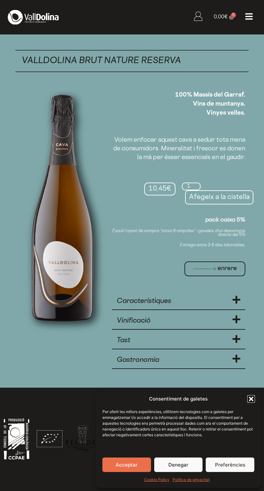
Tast (123, 340)
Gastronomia (138, 360)
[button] (251, 399)
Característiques (144, 301)
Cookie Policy (156, 479)
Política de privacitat (191, 479)
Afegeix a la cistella (219, 197)
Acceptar (126, 465)
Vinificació (134, 321)
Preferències (230, 465)
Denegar (178, 465)
